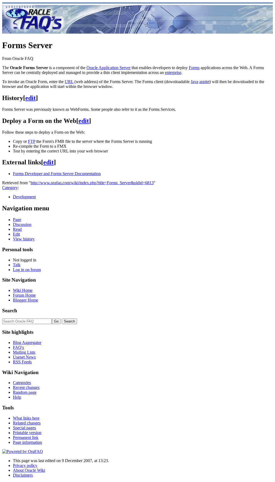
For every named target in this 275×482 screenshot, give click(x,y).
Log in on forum (27, 269)
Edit (16, 234)
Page (17, 219)
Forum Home (24, 295)
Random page (25, 392)
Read (17, 229)
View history (24, 239)
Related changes (27, 423)
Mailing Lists (24, 352)
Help (17, 397)
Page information (27, 442)
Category (10, 187)
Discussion (22, 224)
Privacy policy (25, 465)
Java (194, 81)
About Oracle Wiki (29, 470)
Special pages (24, 428)
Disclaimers (23, 475)
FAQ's (18, 347)
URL (69, 81)
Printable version (27, 432)
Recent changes (26, 387)
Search (9, 310)
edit (30, 97)
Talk (16, 265)
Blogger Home (25, 300)
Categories (22, 382)
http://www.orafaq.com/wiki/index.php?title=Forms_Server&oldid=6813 (92, 182)
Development (24, 196)
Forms (194, 67)
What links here (26, 418)
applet (204, 81)
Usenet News (24, 357)
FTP (31, 141)
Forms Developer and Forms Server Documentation (57, 173)
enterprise (173, 72)
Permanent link (25, 437)
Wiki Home (22, 290)
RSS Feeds (22, 362)
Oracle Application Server (108, 67)
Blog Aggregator (27, 342)
